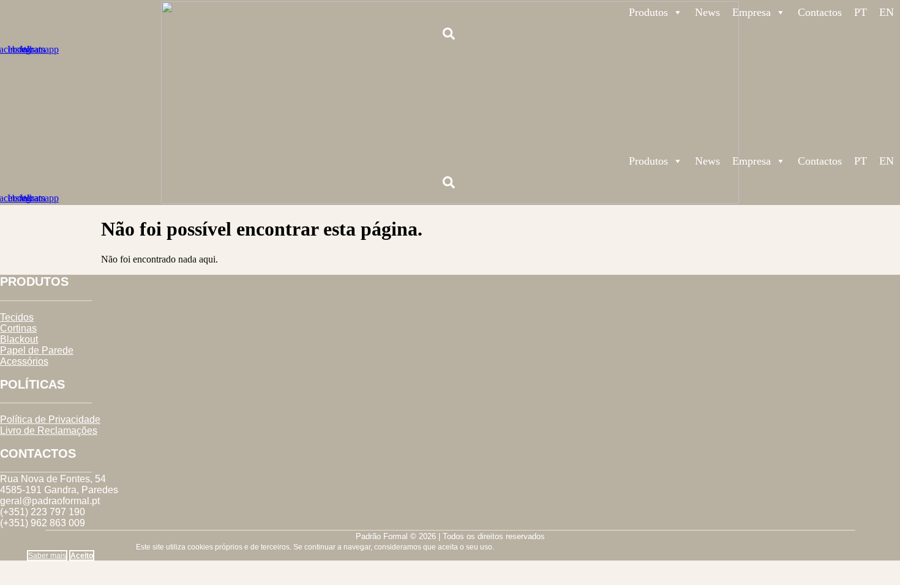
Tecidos (17, 317)
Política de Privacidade (50, 419)
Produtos (648, 12)
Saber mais (47, 555)
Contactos (820, 12)
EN (886, 12)
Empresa (751, 12)
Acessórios (24, 361)
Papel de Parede (36, 350)
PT (860, 12)
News (707, 12)
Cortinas (18, 328)
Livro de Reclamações (48, 430)
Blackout (19, 339)
